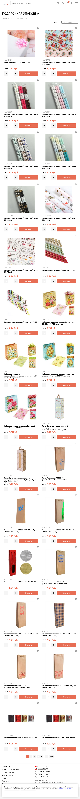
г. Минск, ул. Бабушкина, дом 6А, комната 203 (50, 782)
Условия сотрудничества (10, 769)
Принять (12, 793)
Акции (4, 778)
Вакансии (5, 781)
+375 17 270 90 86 (43, 774)
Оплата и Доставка (8, 772)
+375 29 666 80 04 (43, 769)
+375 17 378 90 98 (43, 776)
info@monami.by (42, 780)
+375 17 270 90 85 (43, 771)
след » (51, 757)
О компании (6, 766)
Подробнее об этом (65, 789)
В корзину (28, 73)
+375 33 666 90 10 (43, 766)
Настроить (28, 793)
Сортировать (54, 22)
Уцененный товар (8, 775)
